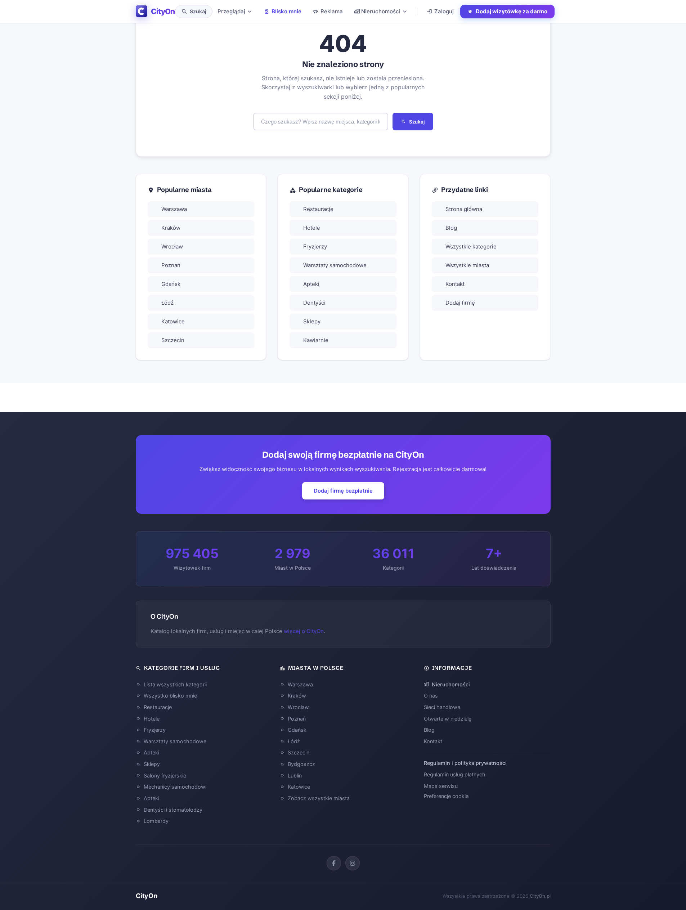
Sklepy (311, 321)
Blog (451, 227)
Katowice (173, 321)
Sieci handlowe (442, 707)
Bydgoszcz (301, 764)
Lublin (295, 775)
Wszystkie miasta (467, 265)
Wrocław (172, 246)
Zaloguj (444, 11)
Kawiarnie (315, 340)
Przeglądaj (231, 11)
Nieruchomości (380, 11)
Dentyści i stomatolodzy (173, 810)
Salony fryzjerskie (165, 775)
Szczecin (172, 340)
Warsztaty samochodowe (335, 265)
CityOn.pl (540, 896)
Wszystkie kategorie (471, 246)
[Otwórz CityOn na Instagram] (352, 863)
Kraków (170, 227)
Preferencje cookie (446, 796)
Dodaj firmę (460, 302)
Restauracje (318, 209)
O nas (431, 695)
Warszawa (174, 209)
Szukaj (417, 122)
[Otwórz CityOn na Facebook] (334, 863)
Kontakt (455, 284)
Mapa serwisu (441, 786)
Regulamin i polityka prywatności (465, 763)
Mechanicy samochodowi (175, 787)
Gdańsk (170, 284)
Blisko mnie (286, 11)
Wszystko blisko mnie (170, 695)
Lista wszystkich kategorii (175, 684)
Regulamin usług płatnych (454, 774)
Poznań (170, 265)
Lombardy (156, 821)
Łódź (167, 302)
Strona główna (463, 209)
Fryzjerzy (315, 246)
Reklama (331, 11)
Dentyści (314, 302)
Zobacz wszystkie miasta (319, 798)
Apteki (311, 284)
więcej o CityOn (304, 631)
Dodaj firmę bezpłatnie (343, 490)
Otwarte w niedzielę (447, 719)
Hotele (311, 227)
